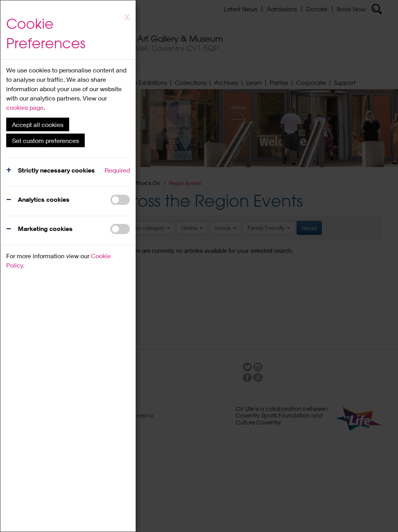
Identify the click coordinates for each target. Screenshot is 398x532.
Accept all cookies (37, 124)
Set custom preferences (45, 140)
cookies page (25, 107)
